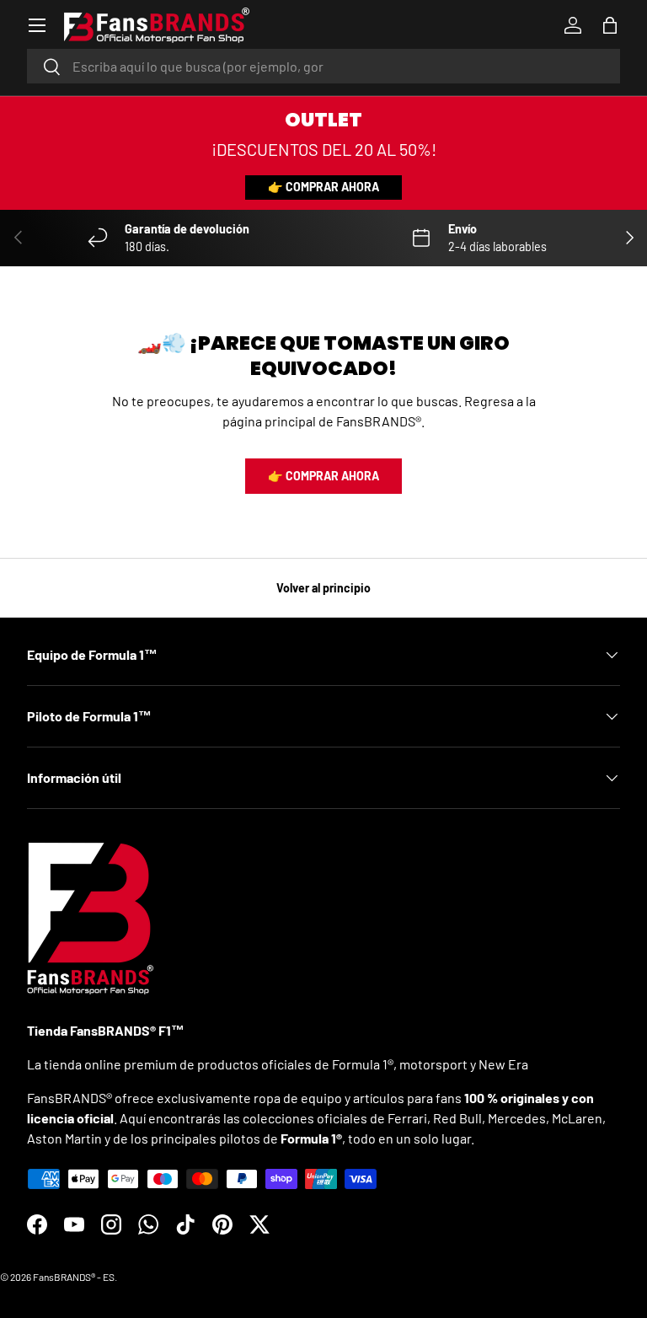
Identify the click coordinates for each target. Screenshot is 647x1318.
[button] (609, 25)
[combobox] (323, 66)
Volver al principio (323, 588)
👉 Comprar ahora (323, 186)
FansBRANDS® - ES (74, 1277)
